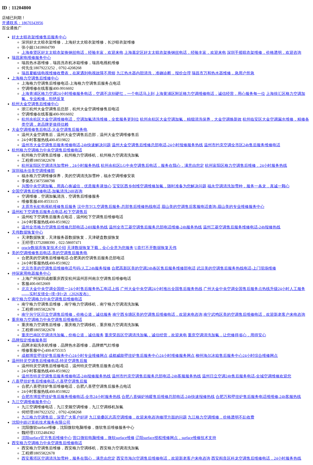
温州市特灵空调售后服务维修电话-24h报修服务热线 (66, 376)
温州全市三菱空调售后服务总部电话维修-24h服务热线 (155, 227)
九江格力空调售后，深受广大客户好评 (55, 417)
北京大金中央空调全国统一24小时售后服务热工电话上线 (70, 289)
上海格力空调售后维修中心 (35, 78)
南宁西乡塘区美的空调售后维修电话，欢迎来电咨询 (157, 314)
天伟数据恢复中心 (27, 232)
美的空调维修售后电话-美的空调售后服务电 (49, 253)
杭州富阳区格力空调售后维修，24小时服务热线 (246, 165)
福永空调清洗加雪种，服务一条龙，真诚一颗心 (248, 186)
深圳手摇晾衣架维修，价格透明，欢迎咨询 (264, 52)
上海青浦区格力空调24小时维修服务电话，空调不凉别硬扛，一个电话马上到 (88, 93)
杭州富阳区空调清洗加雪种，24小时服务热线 (61, 165)
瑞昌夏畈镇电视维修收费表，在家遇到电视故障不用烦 (68, 73)
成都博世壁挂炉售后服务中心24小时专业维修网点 (65, 355)
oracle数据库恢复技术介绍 (44, 248)
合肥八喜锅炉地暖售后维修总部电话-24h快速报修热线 (168, 397)
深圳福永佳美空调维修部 (33, 171)
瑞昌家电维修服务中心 (31, 58)
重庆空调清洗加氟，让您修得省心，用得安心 (227, 335)
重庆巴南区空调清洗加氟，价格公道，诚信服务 (63, 335)
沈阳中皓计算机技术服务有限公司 (41, 422)
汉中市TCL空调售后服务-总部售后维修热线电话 (118, 206)
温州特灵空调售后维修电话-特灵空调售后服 (49, 361)
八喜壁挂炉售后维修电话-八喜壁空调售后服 (49, 381)
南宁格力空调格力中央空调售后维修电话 (47, 299)
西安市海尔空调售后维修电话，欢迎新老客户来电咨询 (163, 458)
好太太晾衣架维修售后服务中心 (39, 37)
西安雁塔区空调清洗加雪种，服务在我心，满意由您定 (68, 458)
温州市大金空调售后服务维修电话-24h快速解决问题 (66, 145)
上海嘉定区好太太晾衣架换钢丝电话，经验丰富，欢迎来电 (175, 52)
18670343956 (22, 23)
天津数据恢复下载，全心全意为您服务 (100, 248)
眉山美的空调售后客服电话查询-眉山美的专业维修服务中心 (212, 206)
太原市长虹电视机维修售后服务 (49, 206)
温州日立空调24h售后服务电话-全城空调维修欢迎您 (246, 376)
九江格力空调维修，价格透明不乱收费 (221, 417)
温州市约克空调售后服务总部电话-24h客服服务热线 (156, 376)
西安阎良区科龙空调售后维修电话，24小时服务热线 (256, 458)
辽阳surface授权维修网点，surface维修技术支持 (175, 438)
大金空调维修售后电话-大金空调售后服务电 (49, 129)
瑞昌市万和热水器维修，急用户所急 (223, 73)
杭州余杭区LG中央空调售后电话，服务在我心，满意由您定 (152, 165)
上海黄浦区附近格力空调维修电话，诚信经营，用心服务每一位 (210, 93)
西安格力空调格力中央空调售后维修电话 (47, 443)
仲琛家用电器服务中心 (31, 273)
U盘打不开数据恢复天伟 (155, 248)
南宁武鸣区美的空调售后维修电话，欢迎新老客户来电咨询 (254, 314)
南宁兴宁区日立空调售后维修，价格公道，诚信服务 (67, 314)
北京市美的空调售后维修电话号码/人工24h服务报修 (66, 268)
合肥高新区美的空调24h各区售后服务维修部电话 (154, 268)
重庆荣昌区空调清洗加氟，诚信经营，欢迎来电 (146, 335)
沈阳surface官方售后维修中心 (47, 438)
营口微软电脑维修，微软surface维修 (103, 438)
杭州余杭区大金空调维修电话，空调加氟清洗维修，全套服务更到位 (80, 119)
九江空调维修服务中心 (31, 402)
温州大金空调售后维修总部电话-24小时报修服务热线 (157, 145)
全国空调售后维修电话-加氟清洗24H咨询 (47, 191)
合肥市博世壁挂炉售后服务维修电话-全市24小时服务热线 (71, 397)
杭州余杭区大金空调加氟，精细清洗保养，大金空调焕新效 (191, 119)
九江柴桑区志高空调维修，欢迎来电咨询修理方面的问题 (138, 417)
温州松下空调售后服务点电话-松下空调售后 (49, 212)
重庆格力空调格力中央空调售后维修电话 (47, 320)
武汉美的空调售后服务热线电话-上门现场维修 (236, 268)
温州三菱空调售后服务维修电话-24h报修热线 (241, 227)
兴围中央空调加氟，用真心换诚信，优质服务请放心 (67, 186)
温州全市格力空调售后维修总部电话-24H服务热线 (65, 227)
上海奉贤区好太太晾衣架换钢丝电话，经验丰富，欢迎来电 (72, 52)
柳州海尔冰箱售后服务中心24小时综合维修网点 (237, 355)
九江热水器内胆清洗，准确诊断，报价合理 (153, 73)
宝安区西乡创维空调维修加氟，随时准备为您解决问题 (159, 186)
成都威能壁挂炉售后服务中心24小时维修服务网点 (152, 355)
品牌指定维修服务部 (29, 340)
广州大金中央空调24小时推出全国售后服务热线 (161, 289)
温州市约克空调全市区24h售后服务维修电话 (242, 145)
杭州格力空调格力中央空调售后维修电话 (47, 150)
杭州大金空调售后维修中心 (35, 104)
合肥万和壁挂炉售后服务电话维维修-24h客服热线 (258, 397)
